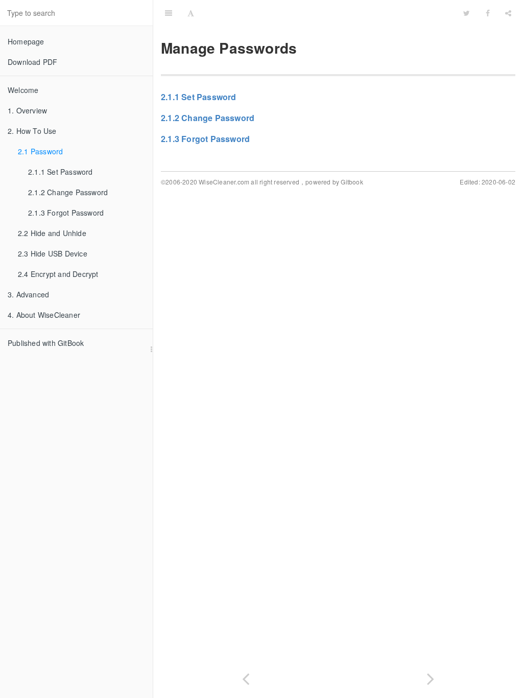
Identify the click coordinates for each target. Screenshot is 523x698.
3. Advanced (28, 294)
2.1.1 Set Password (60, 172)
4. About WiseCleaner (44, 315)
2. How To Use (32, 131)
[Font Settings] (191, 13)
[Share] (508, 13)
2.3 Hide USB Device (52, 253)
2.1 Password (40, 151)
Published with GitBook (46, 343)
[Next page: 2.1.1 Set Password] (430, 676)
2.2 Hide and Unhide (52, 233)
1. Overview (27, 110)
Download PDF (32, 62)
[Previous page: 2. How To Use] (245, 676)
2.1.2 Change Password (68, 192)
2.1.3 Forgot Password (66, 212)
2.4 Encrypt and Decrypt (58, 274)
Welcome (23, 90)
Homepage (26, 41)
